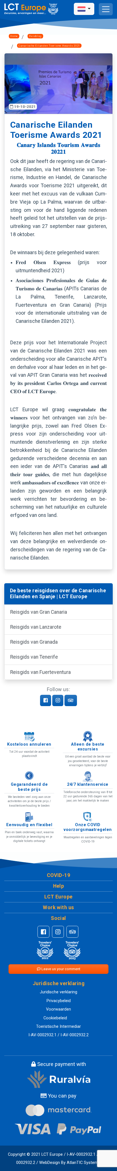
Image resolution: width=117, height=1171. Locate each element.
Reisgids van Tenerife (34, 657)
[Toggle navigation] (106, 9)
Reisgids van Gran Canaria (38, 612)
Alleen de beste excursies (87, 747)
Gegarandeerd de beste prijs (29, 787)
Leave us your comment (60, 969)
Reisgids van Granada (34, 642)
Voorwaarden (58, 1009)
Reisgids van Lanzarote (35, 627)
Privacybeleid (59, 1000)
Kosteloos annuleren (29, 744)
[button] (58, 875)
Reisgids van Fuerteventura (40, 672)
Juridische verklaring (58, 992)
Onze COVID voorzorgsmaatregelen (88, 827)
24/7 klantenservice (87, 784)
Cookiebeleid (55, 1018)
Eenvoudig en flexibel (29, 824)
